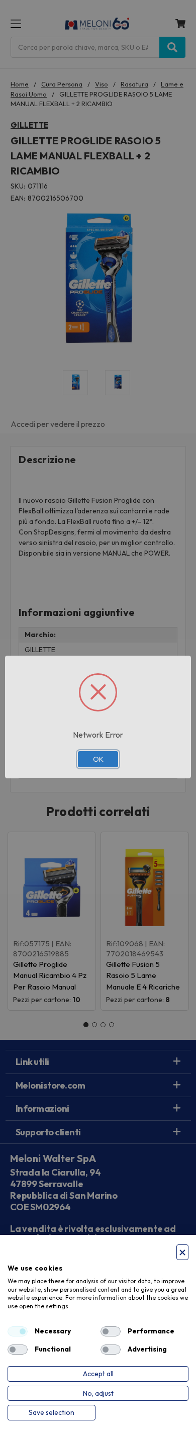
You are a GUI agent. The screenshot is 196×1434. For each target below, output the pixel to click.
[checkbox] (18, 1331)
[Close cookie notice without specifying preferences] (182, 1252)
